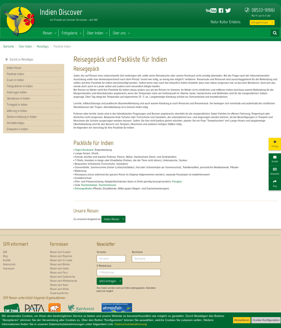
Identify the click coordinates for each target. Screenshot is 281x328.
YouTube (211, 10)
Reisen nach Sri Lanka (61, 260)
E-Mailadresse (104, 266)
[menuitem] (33, 68)
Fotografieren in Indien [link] (20, 86)
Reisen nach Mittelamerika (63, 281)
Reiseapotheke (83, 188)
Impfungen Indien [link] (17, 92)
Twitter (228, 10)
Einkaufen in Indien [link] (17, 129)
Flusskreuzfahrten (59, 293)
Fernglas (177, 181)
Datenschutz (9, 264)
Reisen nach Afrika (59, 289)
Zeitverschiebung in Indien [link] (22, 117)
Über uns (119, 32)
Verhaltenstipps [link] (15, 123)
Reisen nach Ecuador (60, 252)
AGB (5, 252)
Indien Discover (19, 20)
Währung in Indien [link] (17, 111)
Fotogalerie (69, 32)
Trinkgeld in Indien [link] (17, 105)
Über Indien (95, 32)
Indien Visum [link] (14, 68)
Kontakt (6, 260)
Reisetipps (43, 46)
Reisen (47, 32)
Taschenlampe (89, 185)
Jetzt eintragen (107, 281)
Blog (5, 256)
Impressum (9, 268)
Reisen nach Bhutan (60, 264)
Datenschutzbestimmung (131, 324)
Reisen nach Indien (59, 268)
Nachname (137, 252)
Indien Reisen (111, 219)
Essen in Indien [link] (15, 80)
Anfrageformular (259, 22)
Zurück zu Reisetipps (21, 59)
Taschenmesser (107, 185)
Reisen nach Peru (59, 272)
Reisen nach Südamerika (62, 276)
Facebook (221, 10)
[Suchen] (275, 33)
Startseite (8, 46)
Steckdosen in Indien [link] (18, 98)
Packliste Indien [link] (15, 74)
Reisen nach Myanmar (61, 256)
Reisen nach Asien (59, 285)
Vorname (101, 252)
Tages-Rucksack (84, 149)
